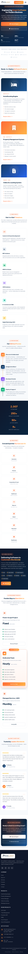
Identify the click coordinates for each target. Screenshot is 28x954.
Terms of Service (15, 951)
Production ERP (4, 915)
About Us (3, 877)
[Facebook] (5, 868)
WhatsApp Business (5, 903)
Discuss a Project (14, 643)
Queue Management (5, 922)
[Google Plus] (12, 868)
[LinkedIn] (2, 868)
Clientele (3, 884)
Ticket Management (5, 912)
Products (3, 882)
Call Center (3, 910)
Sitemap (21, 951)
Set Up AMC (14, 724)
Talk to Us (7, 583)
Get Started (18, 2)
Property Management (6, 896)
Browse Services (15, 841)
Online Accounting (5, 900)
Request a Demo (7, 116)
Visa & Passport (4, 919)
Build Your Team (14, 684)
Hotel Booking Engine (5, 894)
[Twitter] (9, 868)
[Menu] (25, 2)
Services (3, 879)
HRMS (2, 917)
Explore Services (15, 28)
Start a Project (14, 23)
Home (2, 875)
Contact (2, 886)
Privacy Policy (8, 951)
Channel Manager (5, 898)
